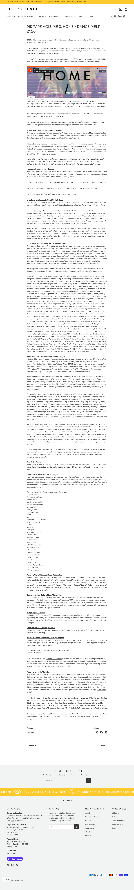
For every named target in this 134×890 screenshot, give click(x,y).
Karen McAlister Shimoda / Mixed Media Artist (44, 575)
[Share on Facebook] (101, 732)
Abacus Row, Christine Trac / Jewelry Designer (44, 131)
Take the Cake (50, 598)
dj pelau (29, 99)
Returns (115, 817)
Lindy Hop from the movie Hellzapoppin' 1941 (56, 600)
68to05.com (90, 133)
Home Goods (54, 16)
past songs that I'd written (45, 404)
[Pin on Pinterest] (106, 732)
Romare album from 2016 (50, 384)
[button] (126, 9)
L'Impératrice (98, 384)
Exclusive (31, 732)
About (81, 16)
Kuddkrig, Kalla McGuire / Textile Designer (43, 474)
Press (114, 828)
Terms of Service (118, 821)
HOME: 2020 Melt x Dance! (38, 99)
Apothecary (68, 16)
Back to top (66, 800)
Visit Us (91, 16)
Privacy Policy (117, 824)
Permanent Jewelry (25, 16)
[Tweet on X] (96, 732)
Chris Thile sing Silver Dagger (82, 144)
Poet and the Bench (17, 880)
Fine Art (41, 16)
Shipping (115, 813)
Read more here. (101, 708)
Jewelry (10, 16)
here (12, 821)
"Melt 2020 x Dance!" (76, 59)
